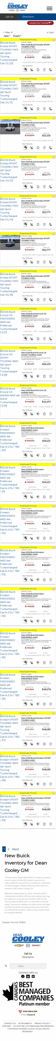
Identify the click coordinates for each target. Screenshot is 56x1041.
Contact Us (10, 1023)
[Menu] (50, 9)
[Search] (5, 966)
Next (15, 849)
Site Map (6, 1026)
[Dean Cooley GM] (17, 6)
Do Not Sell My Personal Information (33, 1026)
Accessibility (25, 1023)
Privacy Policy (43, 1023)
